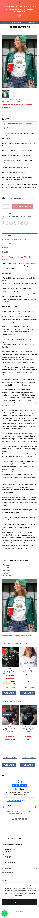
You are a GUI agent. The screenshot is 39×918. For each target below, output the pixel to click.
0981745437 (6, 857)
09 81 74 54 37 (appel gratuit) (13, 22)
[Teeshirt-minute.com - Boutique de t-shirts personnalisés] (20, 27)
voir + (23, 172)
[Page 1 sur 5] (13, 819)
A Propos (5, 880)
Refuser (19, 911)
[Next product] (3, 114)
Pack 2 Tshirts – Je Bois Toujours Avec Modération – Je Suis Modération (10, 672)
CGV (3, 876)
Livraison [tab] (5, 252)
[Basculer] (36, 868)
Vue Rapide (9, 693)
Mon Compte (6, 868)
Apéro (19, 101)
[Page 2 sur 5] (16, 819)
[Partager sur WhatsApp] (3, 223)
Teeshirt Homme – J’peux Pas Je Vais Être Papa (29, 730)
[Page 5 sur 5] (26, 819)
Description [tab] (6, 235)
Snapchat (6, 568)
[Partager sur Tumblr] (26, 223)
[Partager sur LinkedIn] (22, 223)
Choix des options (10, 687)
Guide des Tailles (7, 872)
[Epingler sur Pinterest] (18, 223)
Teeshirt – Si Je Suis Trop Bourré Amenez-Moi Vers (10, 730)
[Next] (34, 61)
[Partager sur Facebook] (7, 223)
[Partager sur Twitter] (11, 223)
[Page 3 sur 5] (19, 819)
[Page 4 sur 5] (23, 819)
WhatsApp (7, 575)
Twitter (5, 573)
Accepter (19, 902)
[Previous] (5, 61)
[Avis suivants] (35, 806)
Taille (3, 198)
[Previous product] (7, 114)
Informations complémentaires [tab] (14, 239)
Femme (15, 216)
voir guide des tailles (24, 151)
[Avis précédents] (3, 806)
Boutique (13, 100)
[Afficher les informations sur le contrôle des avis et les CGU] (31, 792)
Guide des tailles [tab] (8, 244)
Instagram (6, 570)
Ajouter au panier (22, 206)
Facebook (6, 565)
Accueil (5, 100)
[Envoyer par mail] (14, 223)
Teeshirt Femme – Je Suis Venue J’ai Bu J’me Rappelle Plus (29, 672)
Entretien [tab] (5, 248)
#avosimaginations (29, 22)
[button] (5, 27)
